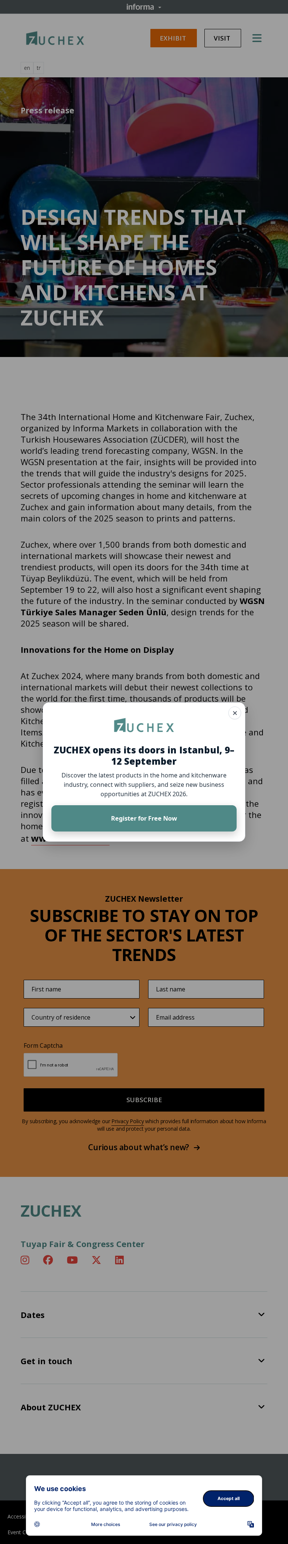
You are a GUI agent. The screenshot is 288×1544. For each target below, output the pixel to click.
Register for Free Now (144, 818)
